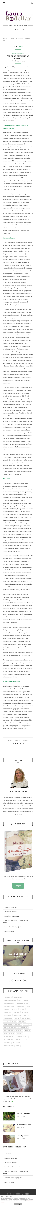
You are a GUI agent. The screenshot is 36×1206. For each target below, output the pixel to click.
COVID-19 (29, 1006)
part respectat (23, 1027)
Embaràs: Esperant (18, 53)
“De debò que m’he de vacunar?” (18, 57)
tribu (17, 1045)
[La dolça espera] (9, 1139)
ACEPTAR (18, 1204)
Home (5, 38)
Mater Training (8, 1024)
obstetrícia (27, 1024)
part (5, 1027)
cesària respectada (9, 1006)
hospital (17, 1018)
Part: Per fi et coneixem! (12, 916)
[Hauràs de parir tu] (9, 1116)
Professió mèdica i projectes (13, 927)
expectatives (7, 1012)
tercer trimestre (9, 1045)
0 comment (25, 740)
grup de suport (8, 1018)
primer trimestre (8, 1036)
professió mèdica (8, 1039)
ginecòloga (27, 1015)
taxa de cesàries (17, 1042)
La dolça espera (18, 954)
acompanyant (18, 997)
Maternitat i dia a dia (10, 912)
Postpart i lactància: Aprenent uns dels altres (16, 921)
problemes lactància (22, 1036)
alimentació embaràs (10, 1000)
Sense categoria (9, 931)
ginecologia (17, 1015)
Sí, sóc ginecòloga (24, 1125)
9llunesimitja (8, 997)
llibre (14, 1021)
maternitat (22, 1021)
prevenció (19, 1033)
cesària (26, 1000)
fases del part (8, 1015)
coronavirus (20, 1006)
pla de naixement (8, 1030)
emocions (14, 1009)
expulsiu (16, 1012)
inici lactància (26, 1018)
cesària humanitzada (22, 1003)
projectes (18, 1039)
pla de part (19, 1030)
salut (25, 1039)
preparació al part (9, 1033)
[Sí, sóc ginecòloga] (9, 1128)
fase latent (25, 1012)
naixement (18, 1024)
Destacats (7, 903)
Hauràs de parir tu (24, 1113)
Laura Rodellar (21, 61)
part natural (13, 1027)
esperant (22, 1009)
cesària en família (9, 1003)
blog (19, 1000)
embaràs (6, 1009)
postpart (27, 1030)
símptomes (7, 1042)
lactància (7, 1021)
